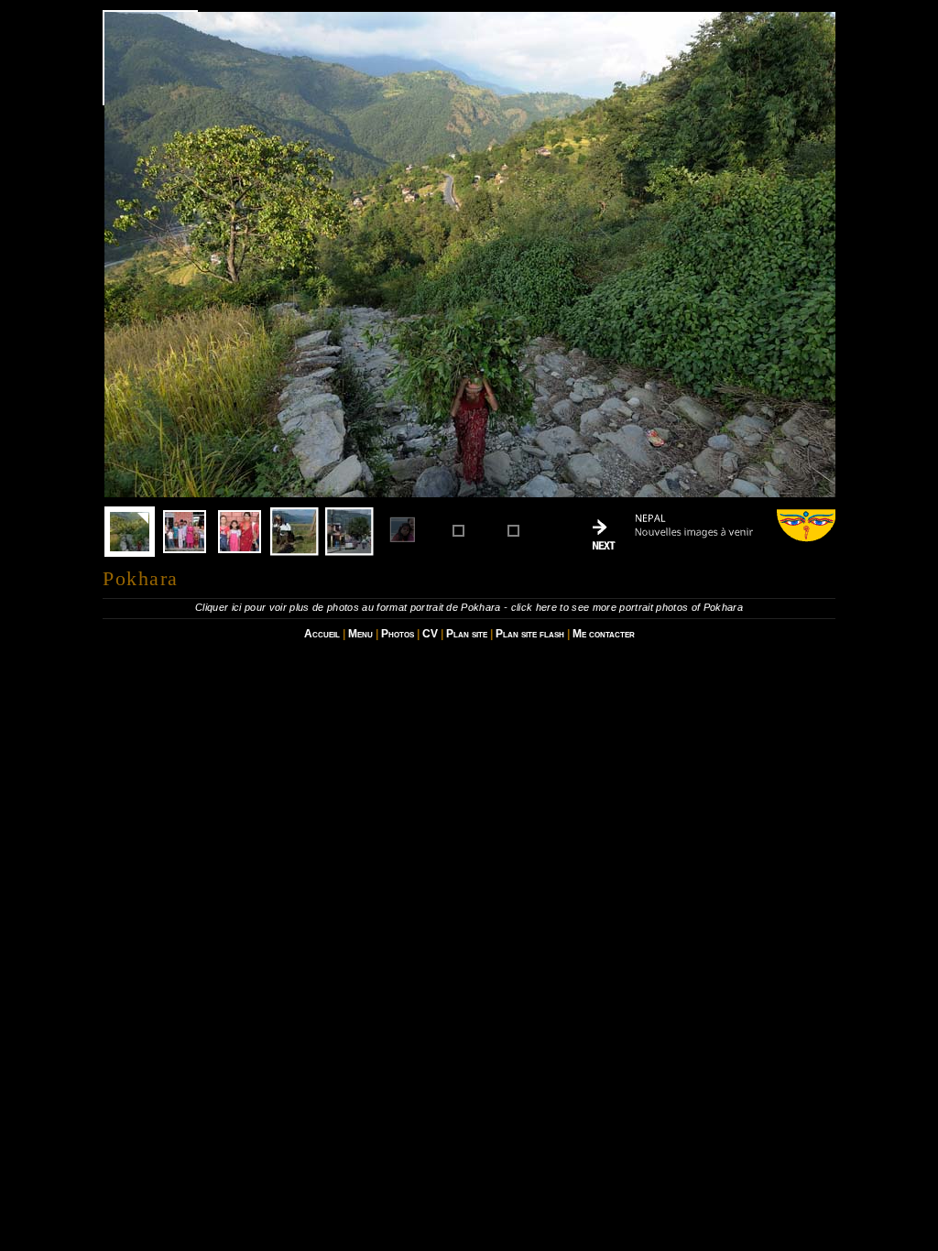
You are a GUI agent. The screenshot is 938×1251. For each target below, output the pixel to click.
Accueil (322, 633)
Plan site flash (530, 633)
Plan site (466, 633)
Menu (360, 633)
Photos (397, 633)
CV (430, 633)
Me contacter (604, 633)
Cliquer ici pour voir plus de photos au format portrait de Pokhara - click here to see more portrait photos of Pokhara (469, 607)
